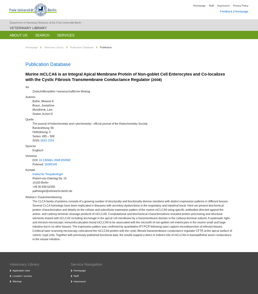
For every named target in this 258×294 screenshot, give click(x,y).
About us (18, 35)
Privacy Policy (240, 5)
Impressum (223, 5)
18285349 (50, 164)
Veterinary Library (28, 28)
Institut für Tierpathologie (47, 174)
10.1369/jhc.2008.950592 (55, 160)
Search (42, 35)
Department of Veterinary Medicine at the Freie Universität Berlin (46, 22)
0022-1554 (47, 140)
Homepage (199, 5)
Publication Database (82, 47)
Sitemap (17, 281)
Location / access (22, 276)
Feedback (226, 11)
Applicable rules (21, 270)
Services (65, 35)
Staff (211, 5)
